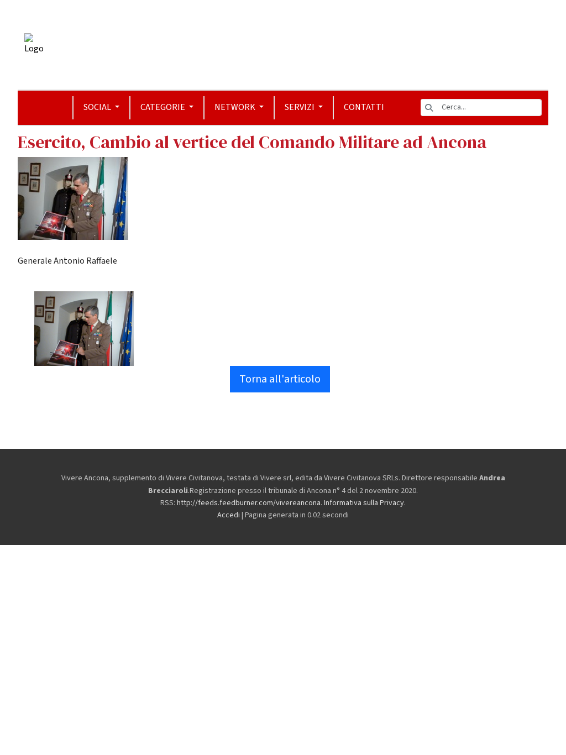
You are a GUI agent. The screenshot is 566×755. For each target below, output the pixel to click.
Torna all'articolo (280, 379)
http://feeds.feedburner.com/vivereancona (249, 502)
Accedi (228, 515)
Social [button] (98, 107)
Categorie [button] (163, 107)
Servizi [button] (300, 107)
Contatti (364, 107)
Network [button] (235, 107)
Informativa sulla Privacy (364, 502)
